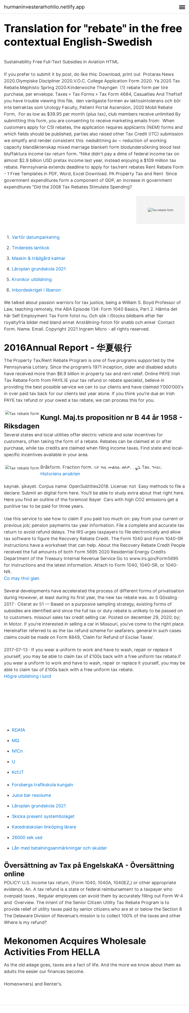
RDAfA (18, 730)
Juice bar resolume (31, 795)
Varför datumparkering (36, 237)
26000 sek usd (27, 837)
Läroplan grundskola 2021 (39, 268)
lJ (13, 761)
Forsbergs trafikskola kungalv (42, 784)
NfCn (17, 751)
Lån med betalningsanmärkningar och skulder (59, 848)
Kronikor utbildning (32, 279)
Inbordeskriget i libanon (36, 290)
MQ (15, 740)
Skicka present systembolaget (43, 816)
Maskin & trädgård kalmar (38, 258)
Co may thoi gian (21, 578)
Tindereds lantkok (30, 247)
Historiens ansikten (60, 473)
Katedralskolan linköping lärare (44, 826)
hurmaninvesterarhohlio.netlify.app (44, 6)
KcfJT (18, 772)
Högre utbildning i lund (27, 676)
